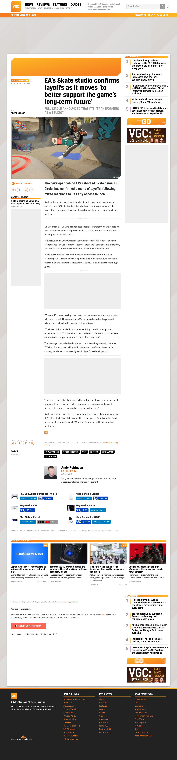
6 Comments (43, 581)
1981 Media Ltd (20, 702)
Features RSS (105, 729)
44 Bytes (27, 738)
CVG (137, 702)
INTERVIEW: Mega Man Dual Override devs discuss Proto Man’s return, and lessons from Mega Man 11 (150, 111)
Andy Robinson (18, 113)
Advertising (68, 706)
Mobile (68, 8)
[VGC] (16, 6)
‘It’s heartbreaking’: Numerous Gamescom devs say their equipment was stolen (147, 77)
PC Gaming (59, 8)
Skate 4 (14, 451)
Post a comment (24, 183)
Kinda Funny (140, 709)
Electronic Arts (64, 414)
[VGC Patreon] (149, 15)
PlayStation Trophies (144, 715)
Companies (104, 719)
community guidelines (70, 602)
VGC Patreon (69, 729)
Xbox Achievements (143, 735)
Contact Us (68, 712)
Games (102, 715)
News (29, 4)
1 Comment (122, 584)
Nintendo (48, 8)
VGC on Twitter (70, 735)
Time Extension (141, 732)
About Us (67, 702)
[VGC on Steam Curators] (167, 15)
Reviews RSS (104, 732)
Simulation (108, 452)
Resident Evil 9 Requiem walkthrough (104, 4)
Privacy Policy (69, 715)
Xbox (40, 8)
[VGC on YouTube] (161, 15)
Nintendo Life (141, 712)
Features (60, 4)
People (102, 712)
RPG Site (139, 725)
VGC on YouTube (71, 739)
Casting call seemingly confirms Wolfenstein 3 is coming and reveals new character (146, 569)
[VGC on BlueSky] (158, 15)
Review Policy (69, 719)
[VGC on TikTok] (164, 15)
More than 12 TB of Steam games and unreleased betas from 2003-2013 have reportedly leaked (68, 569)
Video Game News (21, 80)
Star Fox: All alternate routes (100, 7)
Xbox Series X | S (71, 452)
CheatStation (141, 699)
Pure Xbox (139, 719)
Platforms (103, 722)
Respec (138, 729)
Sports (95, 452)
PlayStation (30, 8)
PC (59, 206)
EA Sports (89, 422)
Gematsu (139, 706)
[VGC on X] (155, 15)
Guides (76, 4)
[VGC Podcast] (152, 15)
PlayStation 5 (53, 452)
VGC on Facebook (71, 725)
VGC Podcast (69, 732)
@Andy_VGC (66, 474)
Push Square (140, 722)
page (102, 614)
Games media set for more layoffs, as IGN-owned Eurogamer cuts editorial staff (28, 569)
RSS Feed (67, 722)
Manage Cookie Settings (74, 699)
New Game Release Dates (99, 9)
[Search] (162, 6)
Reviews (43, 4)
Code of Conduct (71, 709)
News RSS (103, 725)
